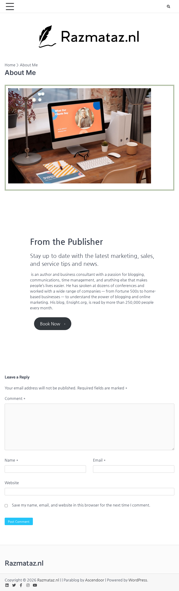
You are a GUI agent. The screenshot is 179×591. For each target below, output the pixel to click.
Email (99, 460)
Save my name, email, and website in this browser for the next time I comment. (81, 505)
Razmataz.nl (48, 580)
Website (12, 482)
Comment (15, 398)
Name (11, 460)
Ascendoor (94, 580)
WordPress (137, 580)
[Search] (168, 6)
